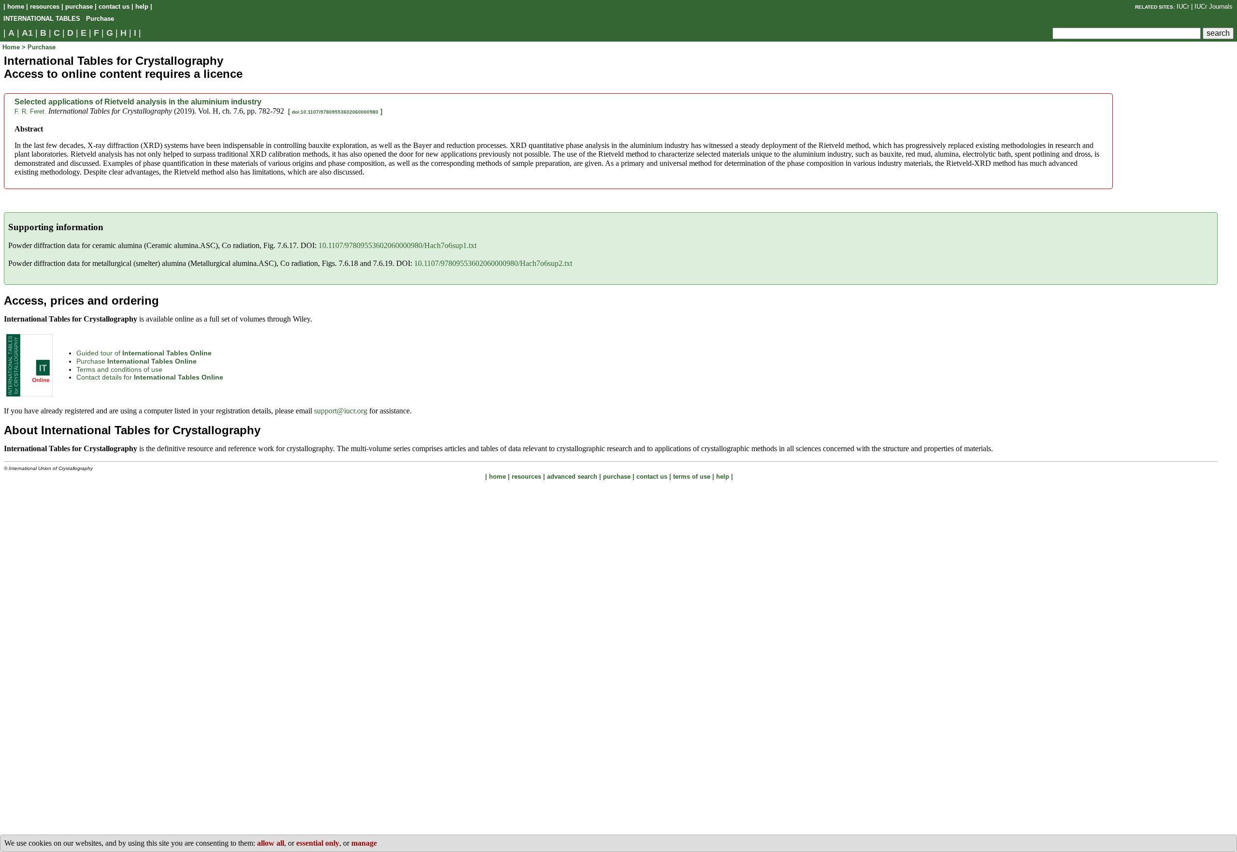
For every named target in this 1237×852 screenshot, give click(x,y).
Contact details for (149, 377)
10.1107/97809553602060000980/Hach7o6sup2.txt (493, 263)
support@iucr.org (340, 411)
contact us (114, 6)
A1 (27, 33)
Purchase (136, 361)
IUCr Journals (1213, 6)
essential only (317, 843)
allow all (270, 843)
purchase (79, 6)
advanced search (572, 476)
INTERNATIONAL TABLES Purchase (58, 18)
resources (44, 6)
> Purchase (39, 47)
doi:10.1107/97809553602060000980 (335, 112)
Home (12, 47)
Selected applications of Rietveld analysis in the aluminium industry (137, 102)
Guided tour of (144, 353)
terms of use (691, 476)
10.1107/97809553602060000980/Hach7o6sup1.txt (397, 245)
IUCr (1183, 6)
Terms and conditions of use (119, 369)
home (15, 6)
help (141, 6)
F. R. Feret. (30, 111)
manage (364, 843)
